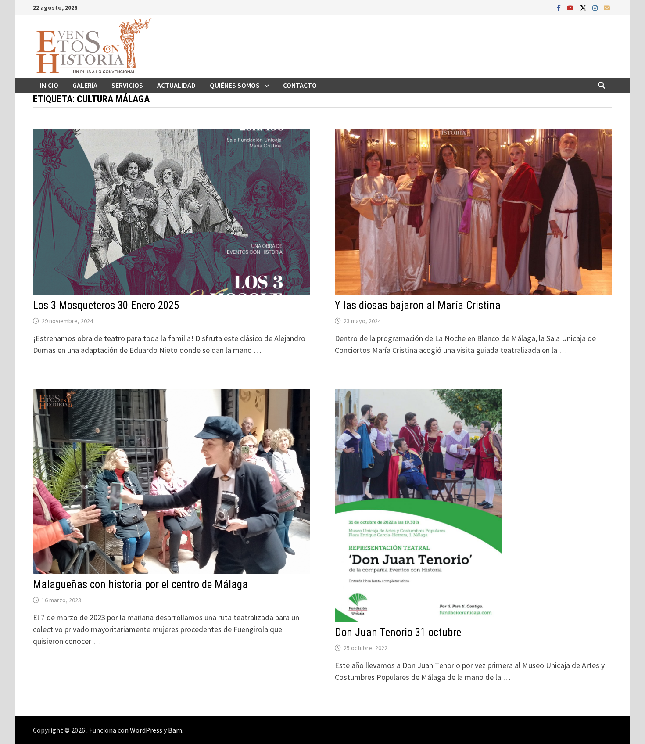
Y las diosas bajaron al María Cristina (418, 305)
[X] (584, 7)
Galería (84, 85)
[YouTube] (571, 7)
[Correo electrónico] (607, 7)
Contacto (300, 85)
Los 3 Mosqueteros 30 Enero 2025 (106, 305)
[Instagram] (596, 7)
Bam (175, 730)
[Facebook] (560, 7)
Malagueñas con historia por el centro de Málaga (140, 584)
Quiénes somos (235, 85)
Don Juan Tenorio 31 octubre (398, 632)
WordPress (146, 730)
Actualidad (176, 85)
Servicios (127, 85)
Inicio (49, 85)
